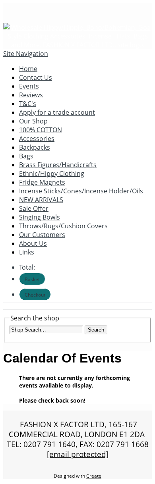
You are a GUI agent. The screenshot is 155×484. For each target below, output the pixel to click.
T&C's (27, 103)
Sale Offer (33, 208)
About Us (33, 243)
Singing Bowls (39, 217)
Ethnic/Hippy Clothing (51, 173)
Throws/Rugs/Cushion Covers (63, 226)
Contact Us (35, 77)
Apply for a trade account (57, 112)
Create (93, 475)
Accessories (36, 138)
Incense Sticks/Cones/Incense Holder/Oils (81, 191)
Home (28, 68)
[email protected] (77, 454)
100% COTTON (40, 129)
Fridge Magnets (42, 182)
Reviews (31, 95)
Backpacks (34, 147)
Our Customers (42, 234)
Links (26, 252)
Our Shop (33, 121)
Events (29, 86)
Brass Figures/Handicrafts (58, 164)
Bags (26, 156)
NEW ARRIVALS (41, 199)
